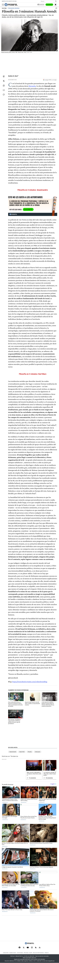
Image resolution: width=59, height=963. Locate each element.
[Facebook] (19, 948)
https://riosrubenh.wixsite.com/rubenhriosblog (29, 682)
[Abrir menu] (3, 4)
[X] (23, 948)
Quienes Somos (12, 952)
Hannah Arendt (12, 751)
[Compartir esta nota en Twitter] (3, 81)
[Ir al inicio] (11, 4)
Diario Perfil (21, 751)
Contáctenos (20, 952)
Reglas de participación (38, 952)
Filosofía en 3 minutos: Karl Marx (32, 374)
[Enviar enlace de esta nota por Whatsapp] (3, 85)
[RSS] (35, 947)
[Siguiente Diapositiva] (56, 770)
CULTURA (4, 8)
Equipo (30, 952)
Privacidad (26, 952)
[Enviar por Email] (3, 90)
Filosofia (29, 751)
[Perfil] (29, 944)
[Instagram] (32, 948)
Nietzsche (32, 86)
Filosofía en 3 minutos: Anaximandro (33, 190)
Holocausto (37, 751)
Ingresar (41, 4)
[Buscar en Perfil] (55, 1)
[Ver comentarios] (56, 8)
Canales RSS (6, 952)
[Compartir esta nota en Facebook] (3, 76)
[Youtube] (28, 947)
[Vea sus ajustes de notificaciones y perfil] (55, 4)
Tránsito (46, 952)
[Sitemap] (39, 947)
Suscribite (49, 4)
